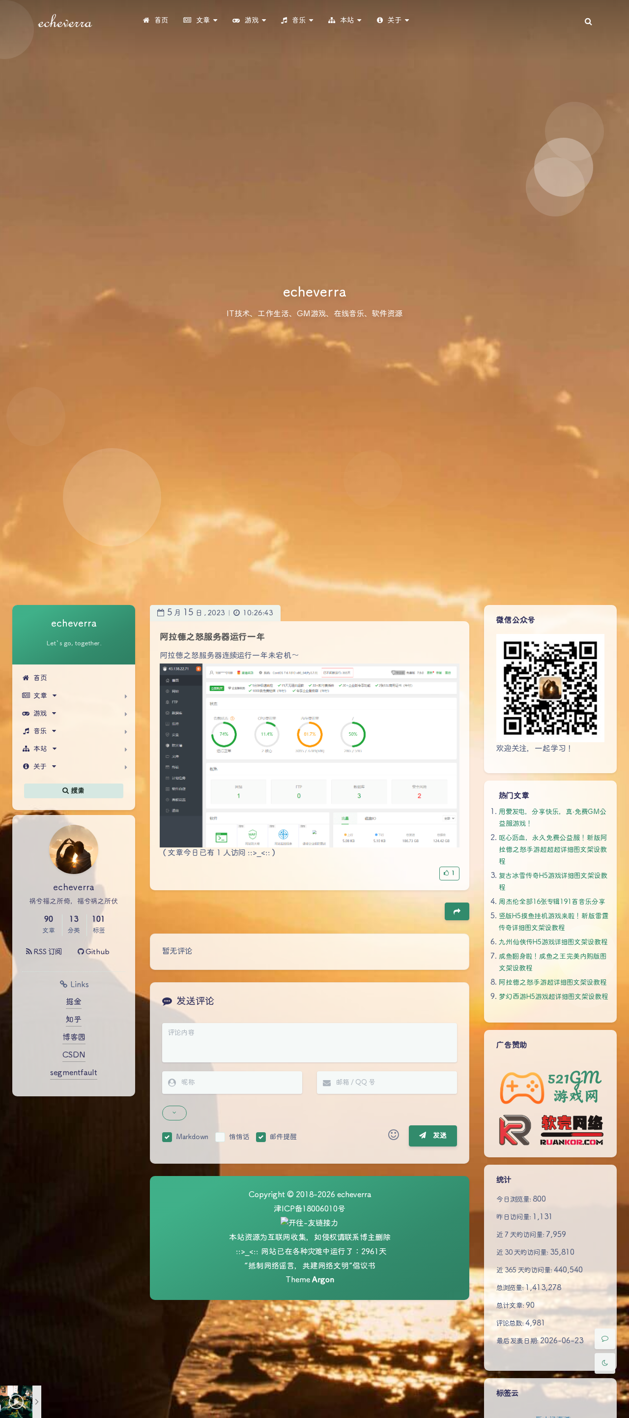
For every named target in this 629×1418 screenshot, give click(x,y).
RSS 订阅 (47, 952)
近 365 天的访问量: (525, 1270)
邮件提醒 (283, 1137)
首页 (40, 678)
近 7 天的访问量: (521, 1235)
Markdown (192, 1137)
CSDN (74, 1055)
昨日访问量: (514, 1217)
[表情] (393, 1136)
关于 (40, 767)
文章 (40, 696)
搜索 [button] (77, 790)
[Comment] (605, 1338)
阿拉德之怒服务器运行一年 (212, 637)
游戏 (40, 714)
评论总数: (510, 1323)
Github (97, 952)
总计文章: (511, 1306)
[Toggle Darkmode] (605, 1363)
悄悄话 (239, 1137)
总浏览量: (510, 1288)
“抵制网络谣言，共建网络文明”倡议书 (310, 1266)
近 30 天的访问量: (523, 1253)
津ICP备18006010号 (309, 1209)
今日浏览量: (514, 1200)
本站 (40, 749)
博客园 (74, 1037)
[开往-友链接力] (310, 1224)
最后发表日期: (518, 1341)
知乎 (74, 1020)
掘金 (74, 1002)
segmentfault (73, 1073)
